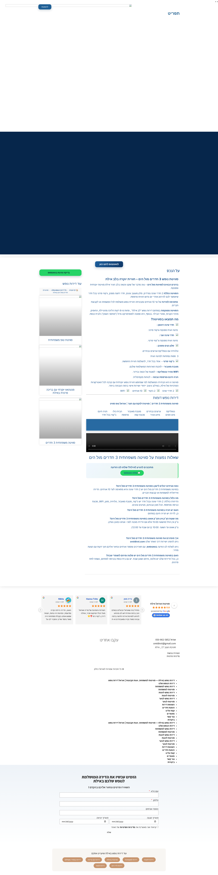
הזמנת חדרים (168, 707)
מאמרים (171, 713)
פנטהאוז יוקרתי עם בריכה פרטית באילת (60, 391)
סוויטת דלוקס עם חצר (139, 403)
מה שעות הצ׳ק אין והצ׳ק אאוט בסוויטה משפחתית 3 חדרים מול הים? (144, 518)
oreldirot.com (137, 541)
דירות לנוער (100, 866)
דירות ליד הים (117, 866)
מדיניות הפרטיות (127, 827)
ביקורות (171, 719)
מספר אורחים (152, 809)
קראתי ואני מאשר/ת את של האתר (133, 827)
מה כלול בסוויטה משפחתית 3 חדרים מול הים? (155, 498)
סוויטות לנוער (168, 701)
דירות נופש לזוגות (167, 692)
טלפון (155, 800)
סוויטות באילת (112, 860)
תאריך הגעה (152, 817)
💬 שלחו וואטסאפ (132, 473)
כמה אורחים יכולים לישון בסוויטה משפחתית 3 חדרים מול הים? (147, 486)
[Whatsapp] (117, 647)
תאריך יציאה (102, 817)
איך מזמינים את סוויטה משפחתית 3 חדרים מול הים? (152, 538)
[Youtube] (106, 647)
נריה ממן (128, 599)
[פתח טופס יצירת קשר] (176, 7)
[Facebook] (111, 647)
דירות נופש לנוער (167, 698)
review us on (162, 615)
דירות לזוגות (148, 860)
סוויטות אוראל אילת (160, 603)
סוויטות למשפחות (166, 689)
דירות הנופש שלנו (167, 683)
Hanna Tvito (92, 599)
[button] (132, 486)
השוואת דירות (168, 704)
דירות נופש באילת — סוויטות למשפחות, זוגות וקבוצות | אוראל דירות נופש (141, 680)
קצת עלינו (170, 710)
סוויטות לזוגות (168, 695)
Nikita (61, 599)
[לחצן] (142, 610)
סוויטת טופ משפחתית (60, 340)
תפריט (174, 13)
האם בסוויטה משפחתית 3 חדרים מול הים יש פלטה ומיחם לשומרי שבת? (142, 555)
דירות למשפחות (131, 860)
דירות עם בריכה (94, 860)
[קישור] (132, 419)
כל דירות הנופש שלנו (58, 290)
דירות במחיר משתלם (73, 860)
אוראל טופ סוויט (118, 403)
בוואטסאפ (152, 546)
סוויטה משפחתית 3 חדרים (165, 403)
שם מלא (154, 791)
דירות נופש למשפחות (165, 686)
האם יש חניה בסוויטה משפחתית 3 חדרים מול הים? (152, 510)
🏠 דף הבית (73, 290)
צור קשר (171, 716)
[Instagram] (101, 647)
